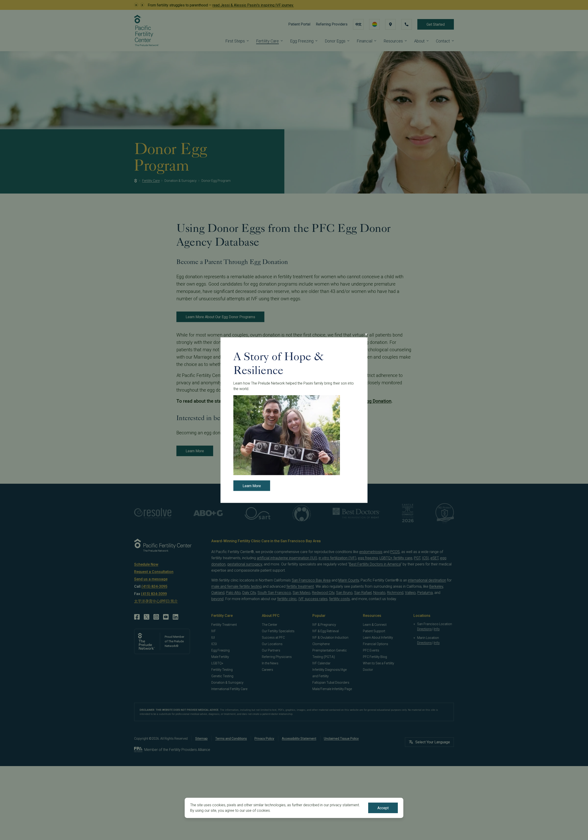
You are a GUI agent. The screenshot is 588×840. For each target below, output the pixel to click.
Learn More (252, 485)
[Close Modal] (366, 334)
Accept (383, 808)
